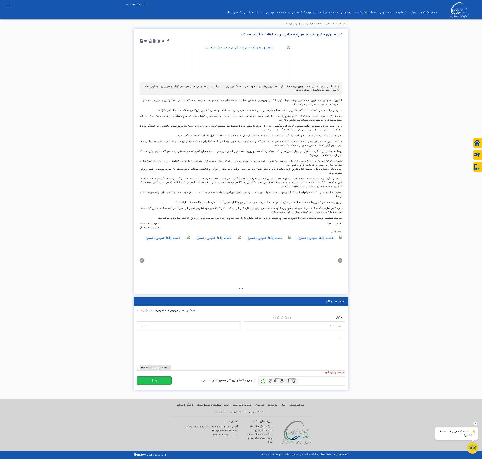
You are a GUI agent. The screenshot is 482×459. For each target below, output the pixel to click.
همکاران (387, 12)
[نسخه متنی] (141, 41)
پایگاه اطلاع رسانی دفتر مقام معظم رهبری (260, 428)
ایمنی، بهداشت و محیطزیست (334, 12)
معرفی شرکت (429, 12)
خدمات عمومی (277, 12)
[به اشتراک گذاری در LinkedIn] (158, 41)
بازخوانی (263, 380)
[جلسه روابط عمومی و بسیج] (317, 261)
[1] (274, 317)
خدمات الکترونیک (366, 12)
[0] (139, 311)
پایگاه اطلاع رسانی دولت (260, 434)
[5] (289, 317)
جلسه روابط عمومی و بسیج (242, 288)
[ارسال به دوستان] (145, 41)
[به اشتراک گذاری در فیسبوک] (168, 41)
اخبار (414, 12)
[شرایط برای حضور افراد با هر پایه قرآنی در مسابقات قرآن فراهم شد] (241, 62)
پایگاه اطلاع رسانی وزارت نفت (260, 440)
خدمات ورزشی (254, 12)
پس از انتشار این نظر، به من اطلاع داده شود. (226, 380)
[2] (278, 317)
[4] (286, 317)
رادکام (150, 455)
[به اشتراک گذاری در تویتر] (163, 41)
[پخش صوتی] (154, 41)
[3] (282, 317)
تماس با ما (234, 12)
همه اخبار (336, 232)
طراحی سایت (161, 455)
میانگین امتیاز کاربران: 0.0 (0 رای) (175, 311)
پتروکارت (401, 12)
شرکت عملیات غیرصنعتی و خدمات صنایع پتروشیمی (324, 23)
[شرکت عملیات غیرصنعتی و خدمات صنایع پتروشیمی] (459, 10)
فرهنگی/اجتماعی (301, 12)
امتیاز (339, 317)
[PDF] (150, 41)
